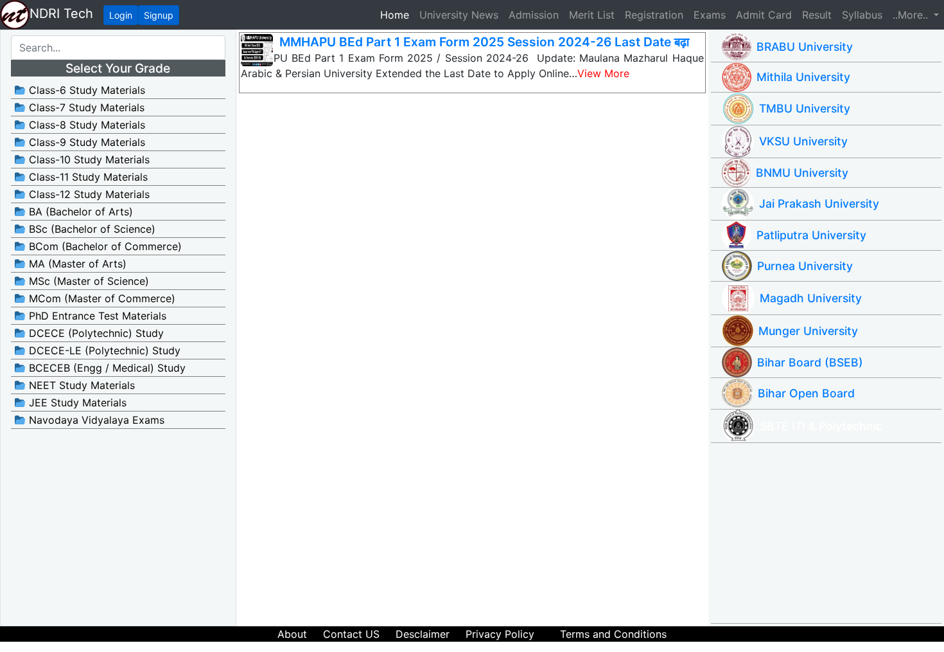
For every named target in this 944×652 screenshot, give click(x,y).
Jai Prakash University (819, 203)
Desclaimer (423, 634)
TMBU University (804, 108)
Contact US (351, 634)
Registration (654, 14)
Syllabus (862, 14)
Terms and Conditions (613, 634)
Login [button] (120, 15)
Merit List (592, 14)
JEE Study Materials (76, 402)
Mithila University (803, 77)
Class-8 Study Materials (85, 124)
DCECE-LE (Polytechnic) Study (103, 350)
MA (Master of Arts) (76, 263)
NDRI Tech (61, 13)
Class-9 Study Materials (85, 142)
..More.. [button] (912, 14)
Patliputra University (811, 235)
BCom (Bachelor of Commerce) (104, 246)
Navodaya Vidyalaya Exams (95, 419)
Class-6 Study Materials (85, 90)
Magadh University (811, 298)
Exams (710, 14)
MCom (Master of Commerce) (100, 298)
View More (603, 73)
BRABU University (804, 46)
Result (817, 14)
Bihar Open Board (806, 393)
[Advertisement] (831, 533)
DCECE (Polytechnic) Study (95, 333)
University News (458, 14)
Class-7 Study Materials (85, 107)
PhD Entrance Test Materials (96, 315)
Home (397, 14)
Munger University (808, 331)
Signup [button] (158, 15)
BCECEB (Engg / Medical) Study (106, 367)
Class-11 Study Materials (87, 176)
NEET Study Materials (80, 385)
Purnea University (805, 266)
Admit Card (764, 14)
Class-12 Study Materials (88, 194)
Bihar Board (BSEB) (810, 362)
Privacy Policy (500, 634)
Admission (534, 14)
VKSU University (803, 141)
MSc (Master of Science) (87, 281)
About (292, 634)
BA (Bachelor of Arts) (79, 211)
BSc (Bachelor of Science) (90, 228)
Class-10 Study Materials (88, 159)
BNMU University (802, 172)
